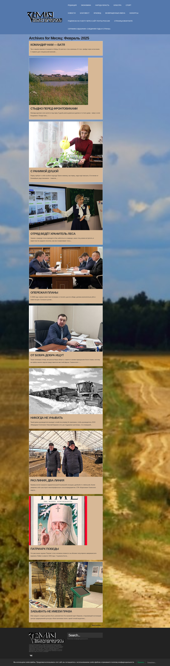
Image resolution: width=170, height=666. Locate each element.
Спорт (128, 5)
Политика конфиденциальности (77, 639)
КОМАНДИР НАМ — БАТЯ (47, 44)
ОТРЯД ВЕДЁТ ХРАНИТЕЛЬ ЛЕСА (52, 233)
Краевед (97, 13)
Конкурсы (134, 13)
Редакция (72, 5)
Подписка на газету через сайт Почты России (89, 21)
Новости (72, 13)
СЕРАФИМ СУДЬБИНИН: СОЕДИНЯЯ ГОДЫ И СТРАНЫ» (89, 29)
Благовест (84, 13)
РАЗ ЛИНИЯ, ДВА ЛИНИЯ (47, 480)
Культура (117, 5)
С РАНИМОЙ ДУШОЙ (44, 171)
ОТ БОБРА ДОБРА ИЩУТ (47, 355)
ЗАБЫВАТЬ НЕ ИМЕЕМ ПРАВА (51, 611)
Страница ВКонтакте (123, 21)
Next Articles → (97, 625)
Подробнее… (151, 662)
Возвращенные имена (115, 13)
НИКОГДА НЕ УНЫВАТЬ (46, 417)
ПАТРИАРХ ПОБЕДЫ (44, 548)
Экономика (86, 5)
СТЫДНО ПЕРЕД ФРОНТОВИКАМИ (54, 108)
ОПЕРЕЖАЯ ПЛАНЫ (44, 292)
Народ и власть (102, 5)
